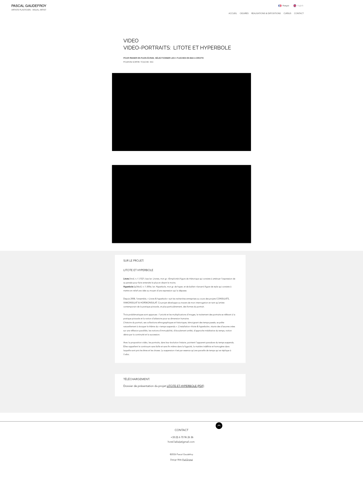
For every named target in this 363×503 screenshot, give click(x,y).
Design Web (176, 459)
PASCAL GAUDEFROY (28, 6)
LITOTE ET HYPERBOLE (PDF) (185, 386)
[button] (244, 13)
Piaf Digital (187, 459)
